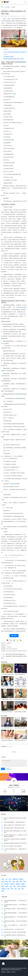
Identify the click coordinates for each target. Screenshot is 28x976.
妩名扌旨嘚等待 (14, 785)
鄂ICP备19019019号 (16, 969)
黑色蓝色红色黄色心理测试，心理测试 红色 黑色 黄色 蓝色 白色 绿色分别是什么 (7, 674)
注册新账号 (8, 768)
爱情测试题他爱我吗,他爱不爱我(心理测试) (14, 58)
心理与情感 (7, 7)
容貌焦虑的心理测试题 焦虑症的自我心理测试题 (15, 843)
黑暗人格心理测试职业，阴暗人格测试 (7, 711)
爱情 (23, 62)
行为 (7, 541)
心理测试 (13, 7)
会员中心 (14, 972)
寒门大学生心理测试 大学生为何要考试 (13, 846)
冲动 (2, 370)
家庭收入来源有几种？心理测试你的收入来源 (14, 825)
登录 (3, 768)
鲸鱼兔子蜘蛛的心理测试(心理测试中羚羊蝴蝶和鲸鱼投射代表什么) (21, 711)
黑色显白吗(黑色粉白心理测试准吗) (21, 674)
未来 (6, 285)
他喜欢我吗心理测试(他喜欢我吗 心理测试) (21, 740)
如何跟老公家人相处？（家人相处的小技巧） (14, 929)
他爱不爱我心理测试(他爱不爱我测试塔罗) (15, 654)
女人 (14, 345)
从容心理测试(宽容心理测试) (7, 727)
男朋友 (24, 307)
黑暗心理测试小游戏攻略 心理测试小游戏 (20, 686)
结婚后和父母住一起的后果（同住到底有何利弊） (15, 932)
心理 (2, 20)
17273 (4, 792)
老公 (2, 431)
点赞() (15, 635)
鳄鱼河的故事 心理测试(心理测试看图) (21, 699)
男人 (20, 314)
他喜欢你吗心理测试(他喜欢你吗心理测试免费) (7, 740)
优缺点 (3, 365)
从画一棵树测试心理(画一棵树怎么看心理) (21, 727)
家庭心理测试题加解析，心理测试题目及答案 (14, 822)
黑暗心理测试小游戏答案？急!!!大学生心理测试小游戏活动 (7, 699)
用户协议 (8, 972)
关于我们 (3, 972)
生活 (21, 225)
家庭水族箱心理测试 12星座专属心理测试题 (14, 828)
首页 (2, 7)
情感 (17, 398)
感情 (15, 93)
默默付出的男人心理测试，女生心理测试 (7, 686)
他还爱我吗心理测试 (9, 56)
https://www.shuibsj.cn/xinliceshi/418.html (16, 650)
